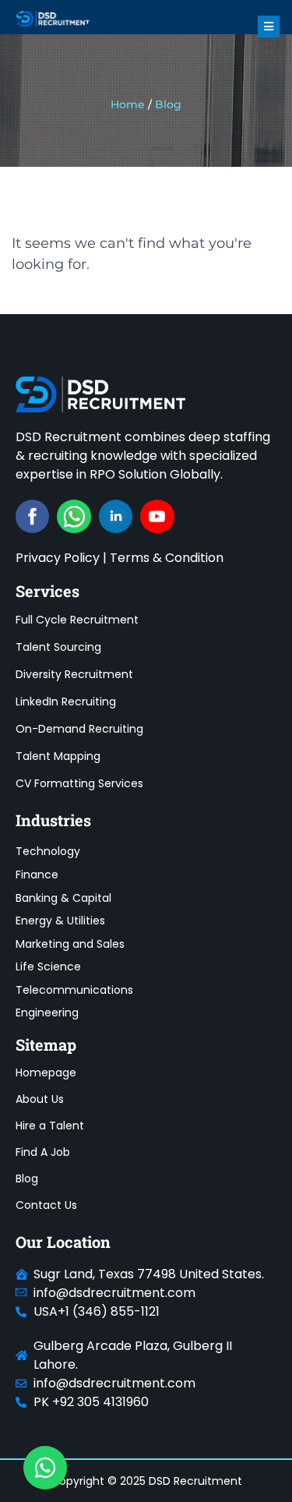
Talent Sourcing (58, 647)
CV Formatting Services (79, 783)
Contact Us (46, 1205)
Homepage (46, 1072)
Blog (27, 1178)
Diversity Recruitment (74, 674)
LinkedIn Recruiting (66, 701)
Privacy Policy (58, 558)
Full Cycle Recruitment (77, 619)
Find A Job (43, 1152)
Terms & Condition (166, 558)
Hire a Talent (50, 1125)
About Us (40, 1099)
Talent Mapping (58, 756)
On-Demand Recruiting (79, 729)
